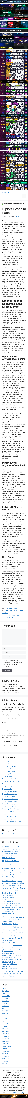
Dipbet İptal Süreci (7, 814)
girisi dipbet (13, 964)
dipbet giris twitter (16, 885)
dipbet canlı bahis (8, 871)
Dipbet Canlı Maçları (8, 786)
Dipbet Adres (20, 849)
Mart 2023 (5, 1058)
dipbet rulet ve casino (6, 932)
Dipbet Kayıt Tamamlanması (10, 809)
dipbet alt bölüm (15, 851)
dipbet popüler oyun (6, 927)
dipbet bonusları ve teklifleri (7, 866)
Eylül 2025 (5, 993)
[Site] (14, 51)
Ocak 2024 (5, 1033)
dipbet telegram (8, 938)
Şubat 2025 (5, 1001)
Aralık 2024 (5, 1006)
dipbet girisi (6, 885)
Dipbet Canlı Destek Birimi (12, 615)
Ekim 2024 (5, 1011)
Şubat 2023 (5, 1061)
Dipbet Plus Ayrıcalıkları (11, 617)
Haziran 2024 (6, 1021)
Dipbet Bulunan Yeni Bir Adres (11, 781)
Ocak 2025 (5, 1003)
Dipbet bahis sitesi (10, 860)
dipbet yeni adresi (8, 953)
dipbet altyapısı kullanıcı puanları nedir (9, 853)
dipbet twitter (17, 945)
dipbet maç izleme (7, 916)
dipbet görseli (18, 890)
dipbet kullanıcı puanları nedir (8, 911)
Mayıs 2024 (5, 1023)
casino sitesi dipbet (9, 849)
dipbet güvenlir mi (5, 905)
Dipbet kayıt (6, 909)
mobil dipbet (6, 974)
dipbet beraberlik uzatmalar (7, 863)
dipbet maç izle (8, 914)
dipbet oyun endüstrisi (6, 919)
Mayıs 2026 (5, 991)
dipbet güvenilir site (18, 903)
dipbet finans (19, 881)
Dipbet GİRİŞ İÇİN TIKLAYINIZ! (14, 30)
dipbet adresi (6, 851)
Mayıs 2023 (5, 1053)
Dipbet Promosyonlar (10, 608)
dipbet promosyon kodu (11, 930)
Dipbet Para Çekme (10, 924)
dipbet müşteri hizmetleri (17, 917)
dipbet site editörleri (6, 934)
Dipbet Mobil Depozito (9, 766)
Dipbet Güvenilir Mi (8, 903)
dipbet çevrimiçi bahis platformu (8, 957)
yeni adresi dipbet (8, 976)
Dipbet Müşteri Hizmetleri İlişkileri (12, 821)
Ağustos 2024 (6, 1016)
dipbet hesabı (13, 905)
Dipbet (4, 784)
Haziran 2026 (6, 988)
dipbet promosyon (16, 928)
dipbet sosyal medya (7, 936)
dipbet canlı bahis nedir (8, 873)
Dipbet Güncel (8, 610)
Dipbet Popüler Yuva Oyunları (11, 779)
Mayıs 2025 (5, 998)
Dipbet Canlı (20, 868)
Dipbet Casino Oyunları (10, 877)
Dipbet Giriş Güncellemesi (10, 791)
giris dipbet (5, 964)
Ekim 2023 (5, 1041)
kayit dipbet (17, 971)
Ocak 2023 (5, 1063)
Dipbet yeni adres (7, 951)
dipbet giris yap (7, 888)
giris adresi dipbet (18, 962)
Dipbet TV (19, 938)
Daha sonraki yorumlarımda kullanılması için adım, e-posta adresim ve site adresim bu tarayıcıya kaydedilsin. (13, 663)
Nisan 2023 (5, 1056)
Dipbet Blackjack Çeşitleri (9, 794)
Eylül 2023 (5, 1043)
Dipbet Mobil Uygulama (9, 796)
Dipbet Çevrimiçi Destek (9, 771)
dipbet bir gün (16, 863)
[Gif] (14, 81)
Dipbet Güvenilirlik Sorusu (10, 799)
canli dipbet (16, 846)
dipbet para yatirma (16, 919)
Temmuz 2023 (6, 1048)
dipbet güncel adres (8, 895)
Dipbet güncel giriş (8, 899)
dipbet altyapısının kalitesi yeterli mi (9, 855)
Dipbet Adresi (6, 761)
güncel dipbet (7, 971)
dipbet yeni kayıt (18, 955)
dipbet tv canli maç (8, 940)
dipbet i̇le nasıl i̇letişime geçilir (17, 907)
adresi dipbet (7, 846)
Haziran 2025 (6, 996)
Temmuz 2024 (6, 1018)
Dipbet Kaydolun (7, 774)
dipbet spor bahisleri (19, 936)
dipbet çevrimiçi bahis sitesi (7, 959)
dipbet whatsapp (7, 949)
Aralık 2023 (5, 1036)
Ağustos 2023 (6, 1046)
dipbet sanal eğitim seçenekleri (17, 932)
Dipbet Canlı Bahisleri (8, 769)
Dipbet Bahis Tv (7, 789)
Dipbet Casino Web (8, 811)
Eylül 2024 (5, 1013)
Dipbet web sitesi (15, 947)
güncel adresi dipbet (9, 969)
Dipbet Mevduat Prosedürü (10, 816)
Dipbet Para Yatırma (7, 921)
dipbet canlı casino (19, 873)
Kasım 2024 (5, 1008)
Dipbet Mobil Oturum (8, 819)
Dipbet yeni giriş (8, 955)
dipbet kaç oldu (16, 909)
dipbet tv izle (7, 945)
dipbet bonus (13, 865)
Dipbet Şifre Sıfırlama (8, 804)
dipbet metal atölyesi (6, 917)
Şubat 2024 (5, 1031)
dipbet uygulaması (5, 947)
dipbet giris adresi (18, 883)
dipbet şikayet (7, 962)
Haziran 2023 (6, 1051)
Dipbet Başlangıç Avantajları (10, 801)
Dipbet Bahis (8, 857)
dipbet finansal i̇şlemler (6, 883)
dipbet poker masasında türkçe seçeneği (10, 926)
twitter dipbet (16, 974)
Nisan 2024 (5, 1026)
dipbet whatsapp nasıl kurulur (19, 949)
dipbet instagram (6, 907)
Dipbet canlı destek (8, 875)
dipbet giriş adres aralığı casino (8, 890)
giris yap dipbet (8, 966)
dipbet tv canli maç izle (10, 942)
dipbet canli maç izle (9, 869)
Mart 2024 (5, 1028)
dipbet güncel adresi (8, 897)
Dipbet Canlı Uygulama (9, 806)
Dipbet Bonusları (7, 776)
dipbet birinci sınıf (5, 864)
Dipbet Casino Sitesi (9, 881)
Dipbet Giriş (5, 764)
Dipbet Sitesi (14, 934)
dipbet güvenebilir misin (8, 901)
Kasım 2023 (5, 1038)
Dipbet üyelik (18, 959)
